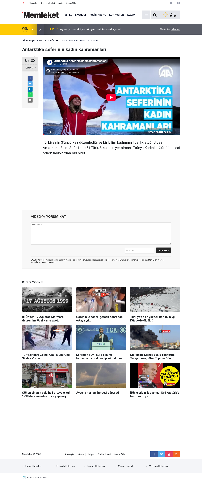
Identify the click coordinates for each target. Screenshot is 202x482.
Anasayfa (69, 454)
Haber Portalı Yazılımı (37, 477)
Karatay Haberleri (96, 466)
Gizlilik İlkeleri (104, 454)
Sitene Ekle (71, 3)
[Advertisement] (111, 181)
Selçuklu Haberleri (65, 466)
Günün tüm (170, 29)
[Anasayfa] (23, 3)
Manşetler (33, 3)
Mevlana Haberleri (158, 466)
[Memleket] (40, 14)
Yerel (68, 14)
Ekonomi (81, 14)
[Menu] (146, 15)
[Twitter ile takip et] (161, 454)
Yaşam (131, 14)
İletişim (91, 454)
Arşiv (60, 3)
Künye (81, 454)
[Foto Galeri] (178, 2)
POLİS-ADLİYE (97, 14)
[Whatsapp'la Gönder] (30, 94)
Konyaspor (116, 14)
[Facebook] (30, 78)
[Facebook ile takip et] (154, 454)
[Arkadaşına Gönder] (30, 100)
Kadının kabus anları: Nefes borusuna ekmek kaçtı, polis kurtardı (92, 29)
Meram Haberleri (126, 466)
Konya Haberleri (33, 466)
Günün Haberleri (48, 3)
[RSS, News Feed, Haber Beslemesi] (176, 454)
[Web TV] (171, 2)
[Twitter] (30, 83)
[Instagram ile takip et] (169, 454)
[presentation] (32, 29)
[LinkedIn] (30, 89)
